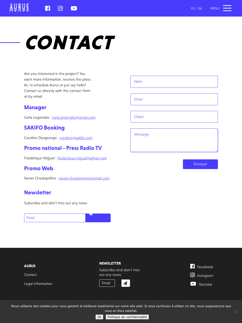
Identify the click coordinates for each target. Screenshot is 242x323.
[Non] (236, 311)
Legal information (38, 284)
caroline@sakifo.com (76, 138)
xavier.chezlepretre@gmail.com (84, 178)
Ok (99, 317)
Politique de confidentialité (127, 317)
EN (200, 8)
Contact (30, 275)
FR (192, 8)
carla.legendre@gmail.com (73, 117)
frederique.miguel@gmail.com (82, 158)
